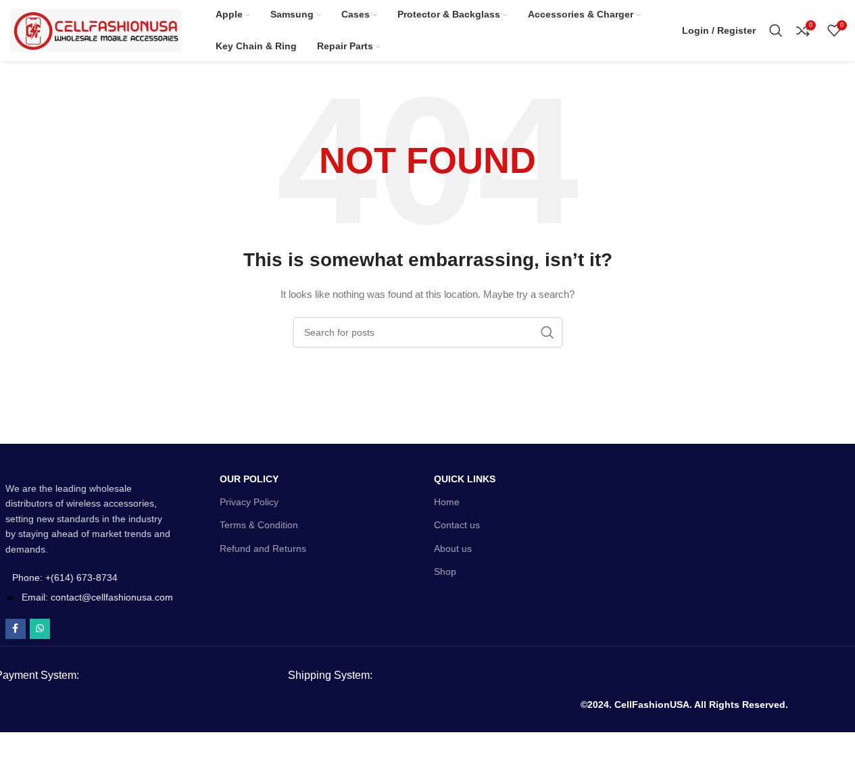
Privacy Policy (249, 501)
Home (447, 501)
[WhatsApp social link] (40, 629)
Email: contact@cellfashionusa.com (97, 597)
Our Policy (249, 479)
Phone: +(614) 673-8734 (65, 577)
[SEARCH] (547, 332)
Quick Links (464, 479)
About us (453, 548)
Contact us (457, 524)
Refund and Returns (263, 548)
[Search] (775, 30)
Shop (445, 571)
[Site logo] (96, 29)
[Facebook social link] (15, 629)
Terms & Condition (259, 524)
